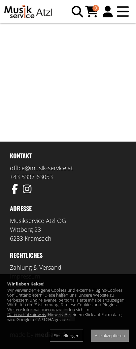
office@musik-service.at (41, 168)
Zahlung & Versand (35, 267)
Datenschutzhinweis (26, 314)
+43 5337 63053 (31, 177)
